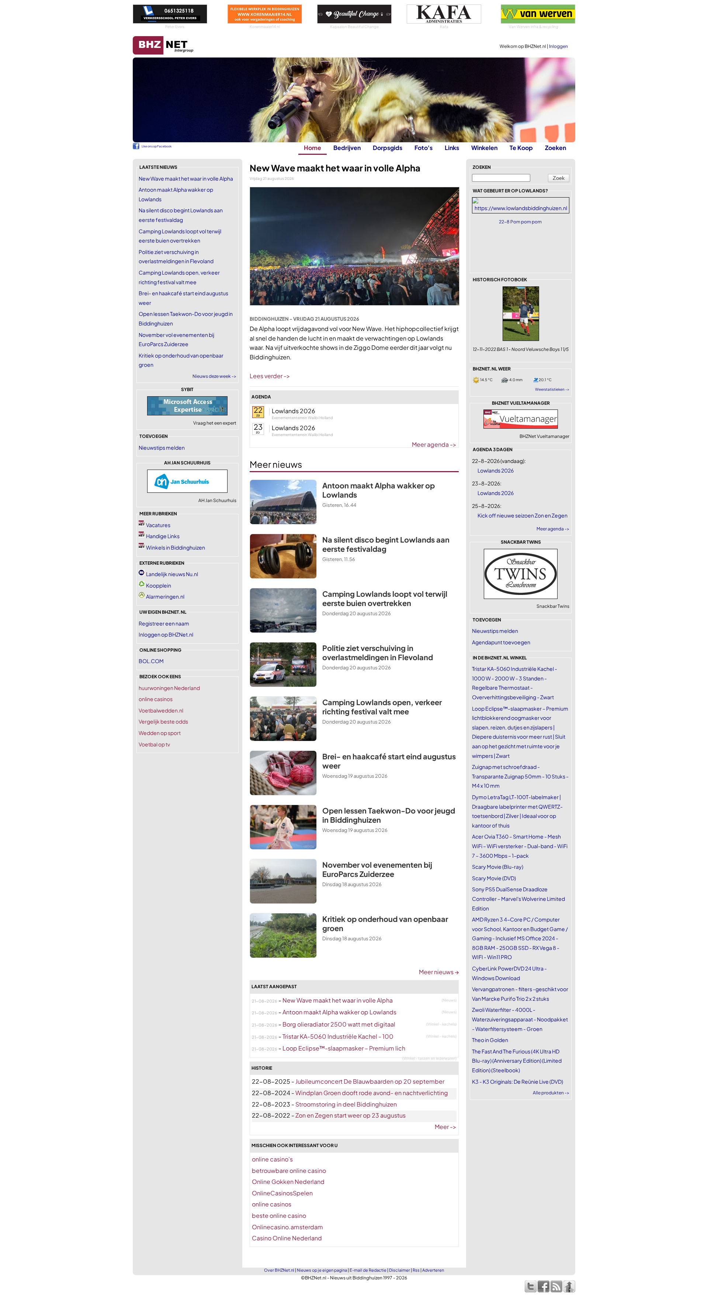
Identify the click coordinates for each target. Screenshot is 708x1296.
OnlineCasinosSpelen (282, 1193)
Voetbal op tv (154, 744)
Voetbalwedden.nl (161, 710)
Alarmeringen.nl (165, 596)
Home (312, 147)
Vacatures (158, 525)
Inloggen (558, 46)
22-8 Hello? (520, 221)
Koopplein (158, 585)
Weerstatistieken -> (552, 389)
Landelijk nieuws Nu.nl (172, 574)
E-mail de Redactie (368, 1270)
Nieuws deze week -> (214, 376)
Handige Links (163, 536)
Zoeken (555, 147)
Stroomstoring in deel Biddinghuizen (346, 1104)
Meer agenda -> (434, 444)
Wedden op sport (160, 732)
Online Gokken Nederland (288, 1181)
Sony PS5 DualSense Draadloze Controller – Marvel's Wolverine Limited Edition (518, 898)
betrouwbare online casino (289, 1170)
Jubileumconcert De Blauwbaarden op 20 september (369, 1081)
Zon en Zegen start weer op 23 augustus (350, 1115)
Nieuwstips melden (162, 447)
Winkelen (484, 147)
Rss (416, 1270)
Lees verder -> (270, 376)
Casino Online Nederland (287, 1238)
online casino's (272, 1159)
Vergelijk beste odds (163, 721)
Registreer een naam (164, 623)
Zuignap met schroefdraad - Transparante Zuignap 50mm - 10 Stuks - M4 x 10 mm (520, 776)
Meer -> (446, 1126)
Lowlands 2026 (293, 411)
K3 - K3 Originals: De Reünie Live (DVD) (517, 1081)
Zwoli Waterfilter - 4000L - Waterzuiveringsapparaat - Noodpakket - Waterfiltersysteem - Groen (520, 1019)
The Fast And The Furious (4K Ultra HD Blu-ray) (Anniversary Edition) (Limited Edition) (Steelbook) (517, 1060)
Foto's (423, 147)
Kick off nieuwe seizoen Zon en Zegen (523, 515)
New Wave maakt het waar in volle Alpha (186, 178)
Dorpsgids (387, 147)
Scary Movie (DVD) (494, 878)
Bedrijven (347, 147)
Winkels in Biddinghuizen (175, 547)
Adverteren (433, 1270)
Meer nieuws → (439, 972)
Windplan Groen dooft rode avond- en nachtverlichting (371, 1093)
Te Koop (521, 147)
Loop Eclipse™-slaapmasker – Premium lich (343, 1048)
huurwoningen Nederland (169, 687)
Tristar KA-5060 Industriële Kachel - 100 (337, 1036)
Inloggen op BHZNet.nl (166, 634)
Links (452, 147)
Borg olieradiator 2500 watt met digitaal (338, 1024)
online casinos (156, 699)
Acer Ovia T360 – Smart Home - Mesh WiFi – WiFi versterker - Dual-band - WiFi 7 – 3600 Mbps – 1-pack (520, 845)
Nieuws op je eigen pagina (322, 1270)
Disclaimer (399, 1270)
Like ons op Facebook (156, 146)
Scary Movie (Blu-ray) (497, 866)
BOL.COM (151, 661)
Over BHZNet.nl (279, 1270)
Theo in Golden (490, 1040)
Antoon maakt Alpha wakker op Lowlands (339, 1012)
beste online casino (279, 1215)
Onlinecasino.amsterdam (287, 1227)
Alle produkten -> (551, 1092)
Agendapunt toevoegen (501, 642)
